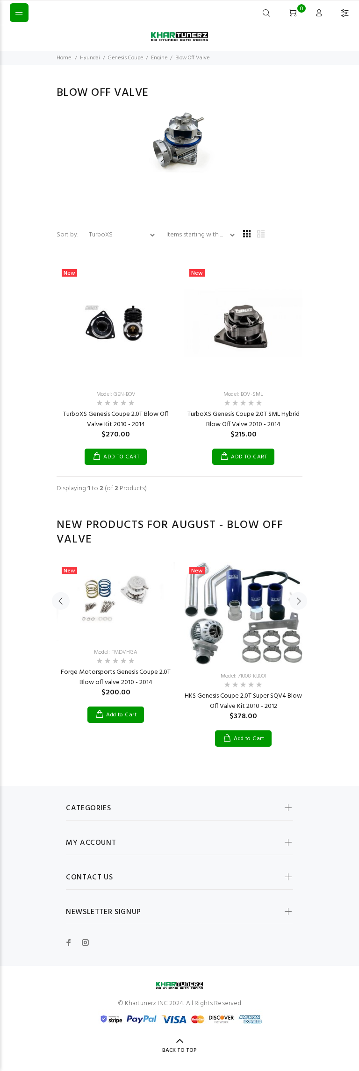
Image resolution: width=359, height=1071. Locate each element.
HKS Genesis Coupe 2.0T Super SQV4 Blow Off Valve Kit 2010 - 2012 (243, 701)
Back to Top (179, 1050)
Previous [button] (61, 601)
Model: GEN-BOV (116, 394)
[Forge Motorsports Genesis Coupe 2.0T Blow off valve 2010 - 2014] (116, 601)
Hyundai (90, 58)
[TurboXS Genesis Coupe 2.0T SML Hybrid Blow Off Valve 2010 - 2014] (243, 323)
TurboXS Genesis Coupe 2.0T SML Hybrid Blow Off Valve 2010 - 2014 (243, 419)
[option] (116, 633)
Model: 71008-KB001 (243, 676)
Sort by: (68, 234)
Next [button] (298, 601)
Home (64, 58)
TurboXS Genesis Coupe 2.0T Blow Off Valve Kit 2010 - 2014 (115, 419)
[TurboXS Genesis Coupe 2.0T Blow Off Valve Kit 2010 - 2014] (116, 323)
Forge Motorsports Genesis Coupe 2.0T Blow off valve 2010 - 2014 (116, 677)
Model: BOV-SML (243, 394)
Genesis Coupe (125, 58)
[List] (261, 235)
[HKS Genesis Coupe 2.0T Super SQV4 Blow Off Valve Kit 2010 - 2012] (243, 613)
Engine (159, 58)
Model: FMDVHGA (115, 652)
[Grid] (246, 235)
